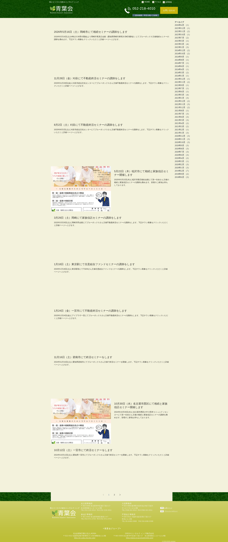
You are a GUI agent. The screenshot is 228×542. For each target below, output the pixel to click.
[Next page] (120, 494)
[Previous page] (103, 494)
